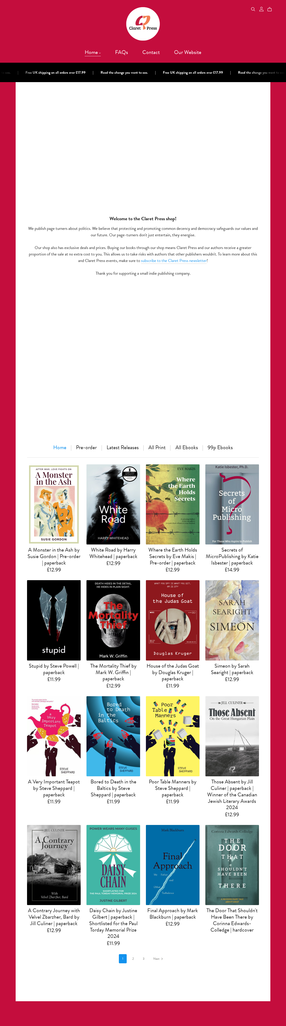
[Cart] (271, 9)
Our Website (187, 52)
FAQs (121, 52)
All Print (157, 447)
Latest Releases (123, 447)
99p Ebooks (220, 447)
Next (156, 958)
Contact (151, 52)
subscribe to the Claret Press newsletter (174, 260)
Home (92, 52)
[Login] (261, 8)
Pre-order (86, 447)
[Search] (253, 9)
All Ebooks (186, 447)
